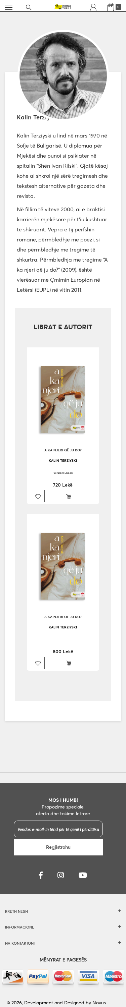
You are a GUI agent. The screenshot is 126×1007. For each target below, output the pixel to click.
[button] (37, 496)
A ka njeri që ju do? (63, 450)
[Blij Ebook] (70, 496)
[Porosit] (70, 663)
